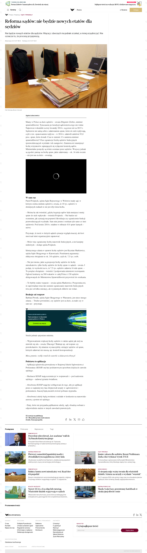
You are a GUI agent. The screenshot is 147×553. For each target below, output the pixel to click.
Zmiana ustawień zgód (25, 526)
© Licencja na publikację (34, 416)
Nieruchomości (102, 469)
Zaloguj (135, 10)
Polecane (24, 429)
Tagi (51, 429)
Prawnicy (17, 15)
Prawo (79, 10)
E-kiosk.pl (56, 523)
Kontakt (7, 526)
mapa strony (9, 546)
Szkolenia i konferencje (13, 542)
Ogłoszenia (39, 526)
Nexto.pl (56, 528)
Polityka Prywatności (24, 523)
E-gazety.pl (57, 526)
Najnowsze (39, 429)
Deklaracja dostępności (25, 532)
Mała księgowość (59, 530)
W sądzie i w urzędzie (34, 486)
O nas (7, 523)
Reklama (39, 523)
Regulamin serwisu (23, 528)
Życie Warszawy (58, 536)
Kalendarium (22, 546)
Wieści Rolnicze (58, 534)
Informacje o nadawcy (24, 530)
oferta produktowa (38, 546)
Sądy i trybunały (27, 15)
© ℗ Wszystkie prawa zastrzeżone (38, 418)
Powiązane (9, 429)
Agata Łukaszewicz (32, 115)
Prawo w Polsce (32, 433)
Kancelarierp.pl (58, 532)
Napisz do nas (10, 528)
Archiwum (39, 530)
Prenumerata (40, 528)
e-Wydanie (123, 10)
